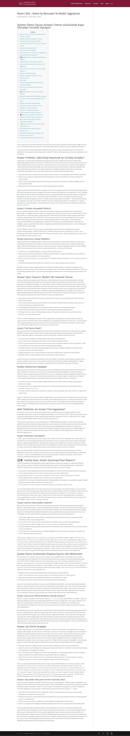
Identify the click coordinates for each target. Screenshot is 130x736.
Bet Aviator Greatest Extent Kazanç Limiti (32, 133)
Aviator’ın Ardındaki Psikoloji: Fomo (30, 103)
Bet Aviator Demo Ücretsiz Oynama (30, 128)
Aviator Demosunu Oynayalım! (29, 55)
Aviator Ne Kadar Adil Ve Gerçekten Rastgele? (33, 96)
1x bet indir (25, 205)
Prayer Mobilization (77, 3)
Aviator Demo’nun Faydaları (28, 50)
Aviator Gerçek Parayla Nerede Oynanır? (32, 138)
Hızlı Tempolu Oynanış (26, 135)
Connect (95, 3)
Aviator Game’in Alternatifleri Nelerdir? (31, 62)
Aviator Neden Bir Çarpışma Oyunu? (30, 112)
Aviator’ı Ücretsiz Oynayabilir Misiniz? (31, 39)
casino (39, 17)
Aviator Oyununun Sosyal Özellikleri (30, 41)
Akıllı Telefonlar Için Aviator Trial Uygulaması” (33, 52)
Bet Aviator (23, 80)
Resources (88, 3)
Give (102, 3)
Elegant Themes (30, 733)
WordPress (46, 733)
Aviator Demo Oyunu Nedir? (28, 48)
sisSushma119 (23, 17)
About (107, 3)
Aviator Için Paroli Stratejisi (28, 73)
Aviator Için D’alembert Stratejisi (29, 110)
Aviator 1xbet (24, 131)
